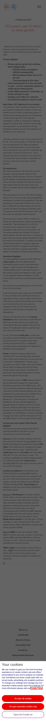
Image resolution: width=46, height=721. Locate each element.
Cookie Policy (36, 688)
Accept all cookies (23, 698)
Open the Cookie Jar (23, 714)
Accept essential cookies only (23, 706)
